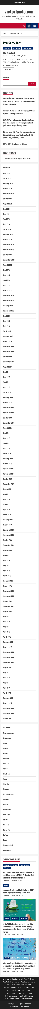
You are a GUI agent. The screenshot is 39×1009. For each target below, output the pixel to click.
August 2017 (7, 489)
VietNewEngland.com (11, 979)
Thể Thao (6, 824)
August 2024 (7, 204)
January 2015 (7, 647)
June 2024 (6, 214)
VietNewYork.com (28, 979)
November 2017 (8, 474)
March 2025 (7, 178)
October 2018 (7, 418)
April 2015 (6, 632)
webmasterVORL (10, 56)
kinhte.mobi (27, 993)
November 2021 (8, 300)
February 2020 (8, 336)
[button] (3, 26)
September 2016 (8, 545)
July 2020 (6, 316)
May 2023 (6, 280)
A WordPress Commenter (11, 158)
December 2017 (8, 468)
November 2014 (8, 657)
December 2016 (8, 530)
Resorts (6, 804)
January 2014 (7, 703)
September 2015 (8, 606)
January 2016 (7, 586)
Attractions (7, 738)
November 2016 (8, 535)
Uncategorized (27, 48)
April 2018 (6, 448)
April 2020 (6, 326)
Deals (5, 743)
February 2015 (8, 642)
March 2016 (7, 575)
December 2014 (8, 652)
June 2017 (6, 499)
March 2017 (7, 514)
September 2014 (8, 662)
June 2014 (6, 677)
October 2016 (7, 540)
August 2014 (7, 667)
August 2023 (7, 265)
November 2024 (8, 193)
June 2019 (6, 377)
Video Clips (7, 850)
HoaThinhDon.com (23, 985)
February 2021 (8, 305)
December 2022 (8, 295)
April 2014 (6, 688)
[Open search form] (24, 26)
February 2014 (8, 698)
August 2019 (7, 367)
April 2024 (6, 224)
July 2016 (6, 555)
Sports (5, 819)
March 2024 (7, 229)
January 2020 (7, 341)
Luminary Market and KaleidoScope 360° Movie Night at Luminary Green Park (18, 891)
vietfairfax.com (27, 999)
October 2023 (7, 254)
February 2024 (8, 234)
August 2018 (7, 428)
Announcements (8, 733)
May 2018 (6, 443)
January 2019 (7, 402)
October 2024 (7, 198)
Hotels (5, 768)
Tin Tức (5, 835)
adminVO (7, 880)
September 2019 (8, 361)
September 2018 (8, 423)
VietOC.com (26, 990)
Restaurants (16, 48)
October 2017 (7, 479)
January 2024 (7, 239)
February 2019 (8, 397)
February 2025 (8, 183)
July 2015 (6, 616)
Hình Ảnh (6, 763)
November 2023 (8, 249)
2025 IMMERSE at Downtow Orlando (15, 144)
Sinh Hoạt (6, 814)
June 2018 (6, 438)
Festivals (6, 758)
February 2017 (8, 519)
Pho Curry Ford (9, 52)
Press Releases (8, 794)
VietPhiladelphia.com (11, 982)
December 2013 (8, 708)
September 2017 (8, 484)
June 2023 (6, 275)
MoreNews (14, 1006)
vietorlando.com (20, 11)
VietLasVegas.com (27, 987)
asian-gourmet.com (13, 993)
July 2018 (6, 433)
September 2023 (8, 260)
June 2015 (6, 621)
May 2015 (6, 626)
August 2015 (7, 611)
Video (34, 26)
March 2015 (7, 637)
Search (6, 77)
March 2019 (7, 392)
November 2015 (8, 596)
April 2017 (6, 509)
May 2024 (6, 219)
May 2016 (6, 565)
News (5, 779)
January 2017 (7, 525)
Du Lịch (5, 748)
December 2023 (8, 244)
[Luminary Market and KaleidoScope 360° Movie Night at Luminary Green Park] (19, 885)
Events (5, 753)
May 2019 (6, 382)
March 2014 (7, 693)
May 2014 (6, 682)
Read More (9, 69)
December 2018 (8, 407)
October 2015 (7, 601)
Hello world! (27, 158)
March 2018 (7, 453)
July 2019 (6, 372)
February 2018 (8, 458)
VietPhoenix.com (13, 990)
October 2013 (7, 718)
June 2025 (6, 173)
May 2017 (6, 504)
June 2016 (6, 560)
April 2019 (6, 387)
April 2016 (6, 570)
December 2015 (8, 591)
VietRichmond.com (11, 987)
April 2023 (6, 285)
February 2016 (8, 581)
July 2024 (6, 209)
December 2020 (8, 311)
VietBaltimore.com (28, 982)
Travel (5, 840)
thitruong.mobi (11, 996)
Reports (6, 799)
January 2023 (7, 290)
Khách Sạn (6, 774)
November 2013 (8, 713)
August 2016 (7, 550)
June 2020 (6, 321)
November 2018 (8, 412)
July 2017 (6, 494)
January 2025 (7, 188)
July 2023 (6, 270)
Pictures (6, 789)
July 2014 (6, 672)
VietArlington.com (12, 999)
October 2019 (7, 356)
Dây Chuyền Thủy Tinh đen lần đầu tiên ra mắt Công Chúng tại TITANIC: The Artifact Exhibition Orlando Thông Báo (19, 101)
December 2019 (8, 346)
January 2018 (7, 463)
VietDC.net (11, 985)
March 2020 (7, 331)
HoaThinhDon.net (26, 996)
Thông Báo (6, 830)
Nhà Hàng (7, 48)
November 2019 (8, 351)
